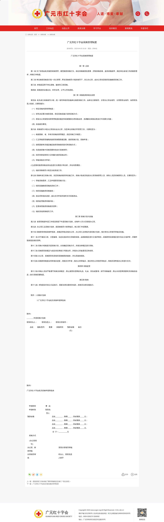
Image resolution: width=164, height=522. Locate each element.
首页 (36, 28)
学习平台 (97, 28)
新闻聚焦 (128, 28)
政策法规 (81, 28)
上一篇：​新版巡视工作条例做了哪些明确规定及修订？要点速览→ (49, 481)
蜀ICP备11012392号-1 (86, 513)
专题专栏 (144, 28)
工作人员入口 (119, 510)
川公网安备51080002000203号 (119, 513)
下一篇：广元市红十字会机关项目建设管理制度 (43, 484)
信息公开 (65, 28)
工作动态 (50, 28)
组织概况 (113, 28)
